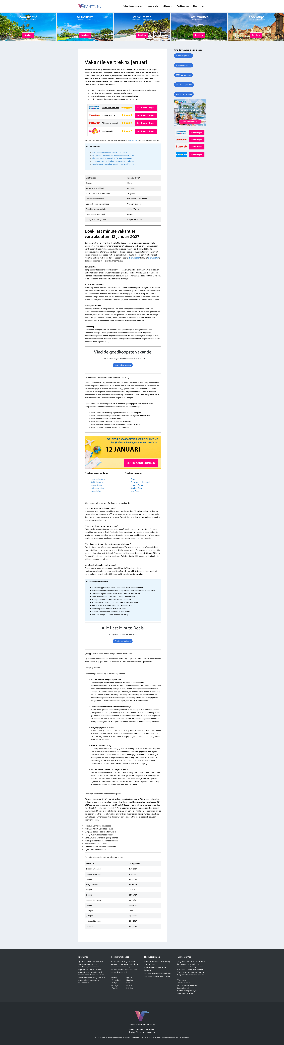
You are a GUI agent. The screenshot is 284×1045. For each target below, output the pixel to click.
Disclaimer (140, 1029)
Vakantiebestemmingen (133, 6)
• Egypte (128, 977)
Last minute (153, 6)
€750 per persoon (183, 75)
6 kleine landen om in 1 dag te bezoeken (155, 969)
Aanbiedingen (183, 6)
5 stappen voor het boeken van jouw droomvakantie (113, 161)
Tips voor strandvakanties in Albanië (157, 973)
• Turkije (114, 982)
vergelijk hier (133, 140)
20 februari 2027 (97, 488)
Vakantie (132, 1024)
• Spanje (114, 977)
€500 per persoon (183, 65)
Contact (131, 1029)
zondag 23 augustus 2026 (95, 977)
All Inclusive (168, 6)
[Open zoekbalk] (202, 6)
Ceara (133, 479)
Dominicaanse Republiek (140, 482)
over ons (198, 972)
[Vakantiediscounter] (190, 125)
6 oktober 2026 (97, 482)
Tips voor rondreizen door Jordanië (157, 976)
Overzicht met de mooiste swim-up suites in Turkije (157, 963)
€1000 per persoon (184, 84)
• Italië (127, 982)
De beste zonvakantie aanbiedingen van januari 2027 (113, 155)
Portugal (115, 985)
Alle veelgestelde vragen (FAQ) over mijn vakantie (112, 158)
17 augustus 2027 (97, 485)
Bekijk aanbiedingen (146, 107)
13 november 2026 (98, 479)
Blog (195, 6)
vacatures (193, 974)
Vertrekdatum (142, 1024)
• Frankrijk (114, 988)
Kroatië (129, 985)
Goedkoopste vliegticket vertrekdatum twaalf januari (113, 164)
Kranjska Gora (136, 488)
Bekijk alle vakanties (123, 365)
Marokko (129, 980)
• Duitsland (129, 988)
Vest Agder (135, 491)
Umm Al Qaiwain (137, 485)
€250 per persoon (183, 55)
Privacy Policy (151, 1029)
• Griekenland (115, 980)
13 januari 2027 (153, 258)
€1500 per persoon (184, 94)
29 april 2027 (96, 491)
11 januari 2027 (134, 258)
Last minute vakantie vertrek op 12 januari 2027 (110, 152)
